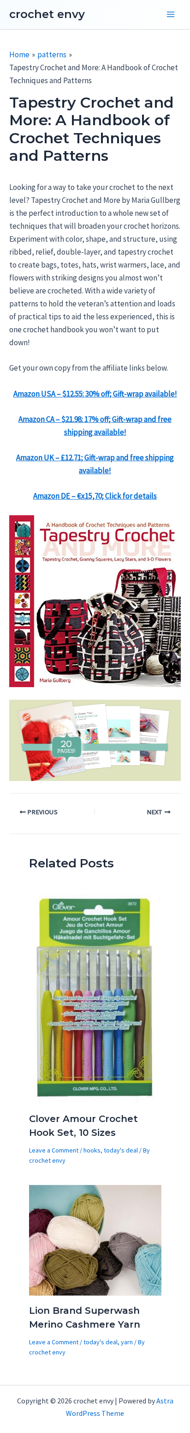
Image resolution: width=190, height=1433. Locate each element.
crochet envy (47, 14)
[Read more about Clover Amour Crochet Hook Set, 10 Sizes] (95, 998)
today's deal (121, 1150)
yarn (127, 1342)
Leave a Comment (53, 1150)
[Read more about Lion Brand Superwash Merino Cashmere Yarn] (95, 1239)
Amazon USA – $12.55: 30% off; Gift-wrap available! (95, 394)
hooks (92, 1150)
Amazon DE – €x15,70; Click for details (95, 496)
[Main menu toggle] (170, 15)
